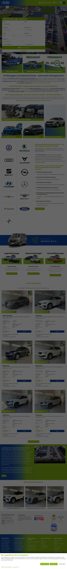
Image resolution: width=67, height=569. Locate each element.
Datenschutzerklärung (6, 567)
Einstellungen (62, 564)
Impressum (16, 567)
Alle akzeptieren (44, 564)
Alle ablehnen (54, 564)
